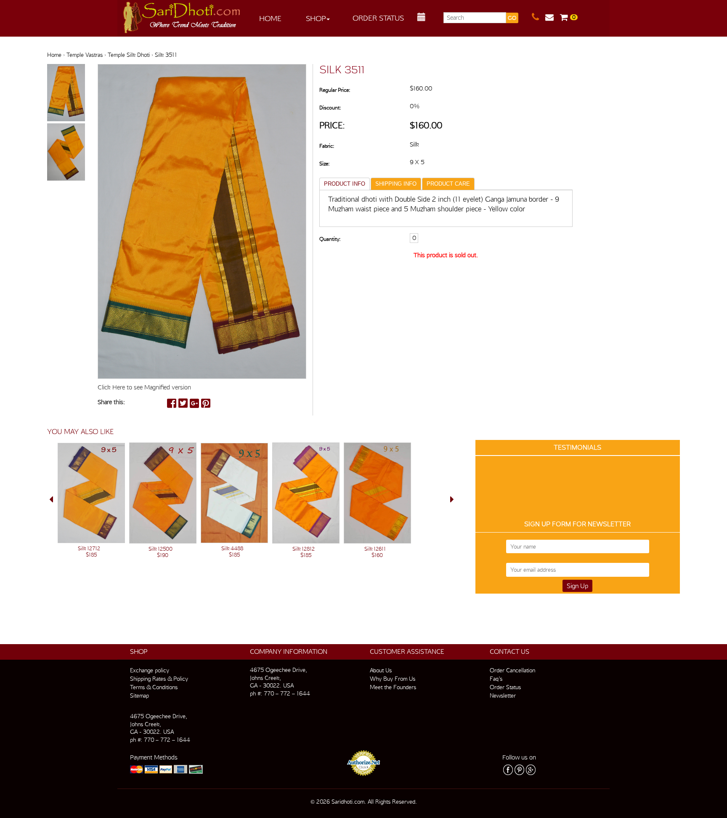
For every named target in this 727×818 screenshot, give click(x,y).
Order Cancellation (512, 670)
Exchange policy (149, 670)
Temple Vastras (84, 54)
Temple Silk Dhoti (129, 54)
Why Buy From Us (392, 678)
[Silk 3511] (66, 93)
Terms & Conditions (154, 687)
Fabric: (326, 146)
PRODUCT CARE (448, 184)
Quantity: (329, 239)
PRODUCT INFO (344, 184)
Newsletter (503, 695)
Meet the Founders (393, 687)
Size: (324, 163)
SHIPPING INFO (396, 184)
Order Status (378, 17)
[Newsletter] (552, 17)
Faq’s (496, 678)
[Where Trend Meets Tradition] (182, 15)
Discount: (330, 107)
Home (270, 18)
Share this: (111, 402)
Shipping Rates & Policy (159, 678)
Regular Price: (334, 90)
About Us (381, 670)
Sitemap (139, 695)
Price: (332, 125)
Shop (316, 18)
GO (512, 18)
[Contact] (538, 17)
